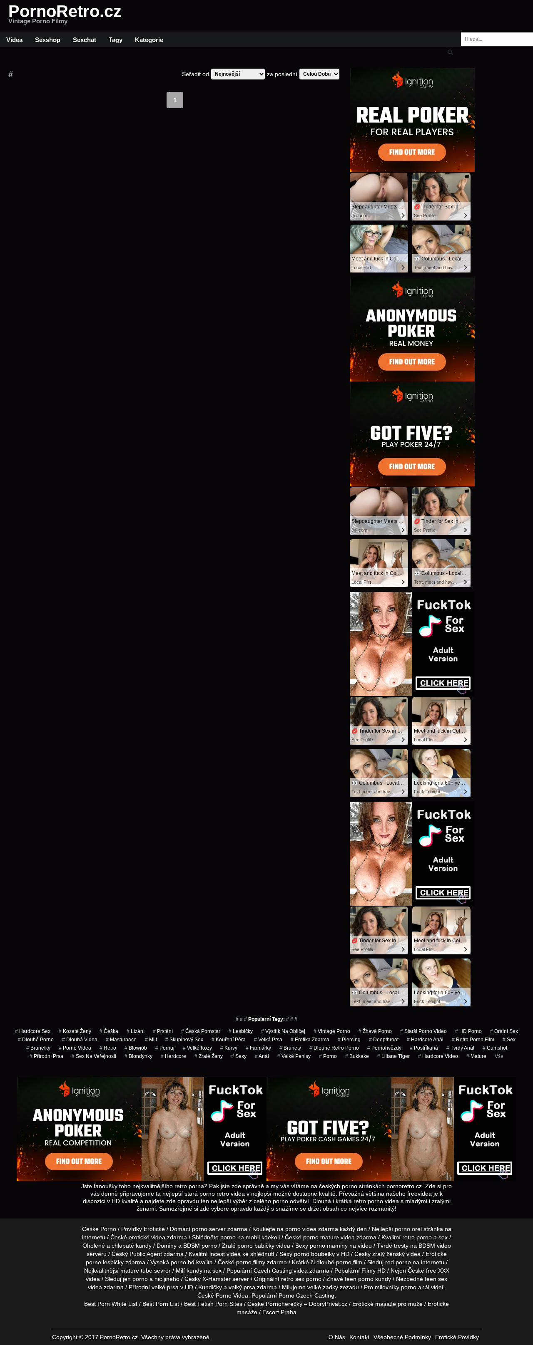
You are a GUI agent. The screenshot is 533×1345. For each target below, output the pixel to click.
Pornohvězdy (384, 1048)
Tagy (115, 39)
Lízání (135, 1031)
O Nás (337, 1337)
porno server (209, 1229)
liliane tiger (393, 1056)
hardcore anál (425, 1040)
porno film (349, 1262)
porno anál (415, 1287)
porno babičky (255, 1245)
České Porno (214, 1295)
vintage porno (332, 1031)
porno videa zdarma (311, 1229)
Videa (14, 39)
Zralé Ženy (208, 1056)
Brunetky (38, 1048)
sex (509, 1040)
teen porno (359, 1279)
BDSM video (434, 1245)
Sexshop (47, 39)
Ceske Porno (99, 1229)
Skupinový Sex (184, 1040)
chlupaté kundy (132, 1245)
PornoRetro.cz (65, 16)
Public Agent (146, 1254)
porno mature (321, 1237)
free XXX (437, 1270)
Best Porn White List (110, 1303)
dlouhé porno (36, 1040)
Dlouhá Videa (79, 1040)
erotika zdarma (310, 1040)
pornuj (164, 1048)
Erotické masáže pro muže (387, 1303)
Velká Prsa (268, 1040)
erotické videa (147, 1237)
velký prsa (242, 1287)
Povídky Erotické (143, 1229)
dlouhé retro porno (334, 1048)
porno (328, 1056)
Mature (476, 1056)
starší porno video (423, 1031)
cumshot (495, 1048)
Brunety (290, 1048)
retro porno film (473, 1040)
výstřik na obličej (283, 1031)
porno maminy (329, 1245)
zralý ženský (388, 1254)
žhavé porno (375, 1031)
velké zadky (322, 1287)
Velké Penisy (294, 1056)
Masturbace (121, 1040)
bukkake (357, 1056)
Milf (151, 1040)
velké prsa (165, 1287)
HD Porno (468, 1031)
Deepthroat (384, 1040)
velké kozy (197, 1048)
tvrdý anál (460, 1048)
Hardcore (173, 1056)
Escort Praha (279, 1312)
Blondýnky (138, 1056)
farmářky (258, 1048)
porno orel (408, 1229)
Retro (108, 1048)
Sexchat (84, 39)
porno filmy (250, 1262)
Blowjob (136, 1048)
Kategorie (149, 39)
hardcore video (438, 1056)
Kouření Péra (229, 1040)
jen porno (135, 1279)
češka (109, 1031)
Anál (262, 1056)
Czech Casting (273, 1270)
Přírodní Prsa (46, 1056)
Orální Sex (504, 1031)
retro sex (292, 1279)
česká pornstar (200, 1031)
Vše (499, 1056)
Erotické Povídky (457, 1337)
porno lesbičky (105, 1262)
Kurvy (228, 1048)
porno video (75, 1048)
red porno (398, 1262)
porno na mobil (240, 1237)
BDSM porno (200, 1245)
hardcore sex (32, 1031)
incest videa (225, 1254)
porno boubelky (314, 1254)
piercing (349, 1040)
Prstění (163, 1031)
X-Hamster (216, 1279)
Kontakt (359, 1337)
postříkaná (424, 1048)
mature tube (136, 1270)
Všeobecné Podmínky (402, 1337)
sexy (239, 1056)
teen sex (436, 1279)
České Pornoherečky (274, 1303)
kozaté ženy (75, 1031)
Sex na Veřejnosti (94, 1056)
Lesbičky (241, 1031)
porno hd (182, 1262)
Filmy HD (373, 1270)
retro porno (417, 1237)
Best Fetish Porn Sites (213, 1303)
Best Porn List (160, 1303)
